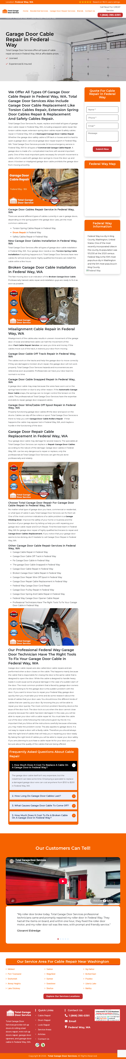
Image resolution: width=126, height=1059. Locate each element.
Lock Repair (44, 1025)
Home (25, 11)
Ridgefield (51, 974)
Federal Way (21, 18)
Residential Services (39, 11)
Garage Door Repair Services (62, 11)
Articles (41, 1034)
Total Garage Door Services (62, 1056)
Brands (80, 11)
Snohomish (12, 979)
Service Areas (44, 1029)
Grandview (51, 983)
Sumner (50, 979)
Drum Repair (19, 232)
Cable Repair (44, 1015)
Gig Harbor (89, 969)
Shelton (50, 988)
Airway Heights (14, 983)
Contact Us (90, 11)
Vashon (50, 969)
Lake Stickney (14, 988)
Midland (11, 969)
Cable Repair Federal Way (43, 18)
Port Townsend (14, 974)
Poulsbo (89, 979)
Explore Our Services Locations (63, 996)
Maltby (88, 988)
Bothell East (90, 974)
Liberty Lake (90, 983)
